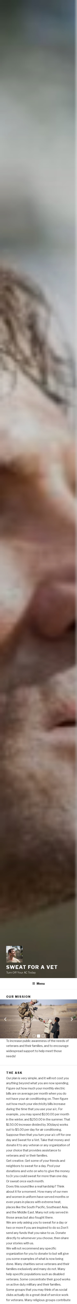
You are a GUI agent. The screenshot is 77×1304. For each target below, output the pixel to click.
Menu (41, 983)
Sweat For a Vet (32, 967)
